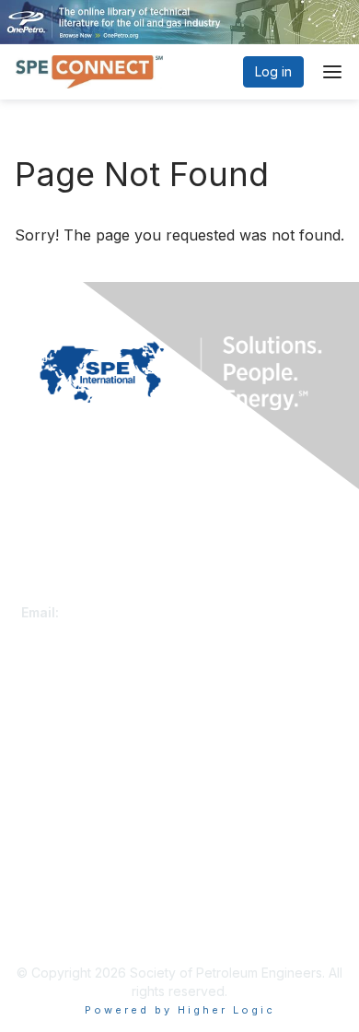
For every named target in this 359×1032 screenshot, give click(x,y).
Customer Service (75, 594)
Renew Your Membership (97, 734)
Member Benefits (73, 751)
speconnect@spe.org (131, 612)
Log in (273, 71)
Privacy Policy (64, 909)
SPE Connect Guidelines (94, 927)
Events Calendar (71, 770)
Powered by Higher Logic (180, 1009)
